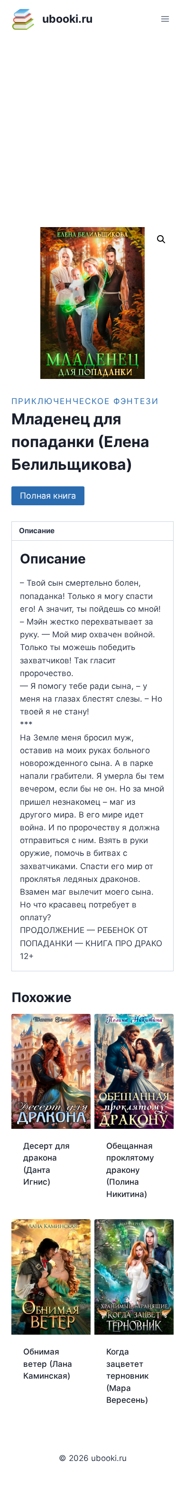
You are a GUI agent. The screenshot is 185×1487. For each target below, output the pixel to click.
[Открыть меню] (165, 18)
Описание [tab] (37, 530)
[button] (161, 239)
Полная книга (48, 496)
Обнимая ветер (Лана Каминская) (47, 1364)
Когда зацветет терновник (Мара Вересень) (127, 1376)
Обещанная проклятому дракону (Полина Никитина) (130, 1170)
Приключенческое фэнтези (85, 401)
